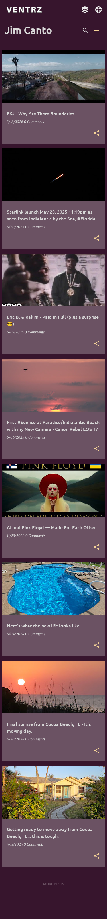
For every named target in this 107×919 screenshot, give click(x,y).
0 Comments (34, 122)
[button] (96, 133)
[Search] (85, 30)
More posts (53, 883)
